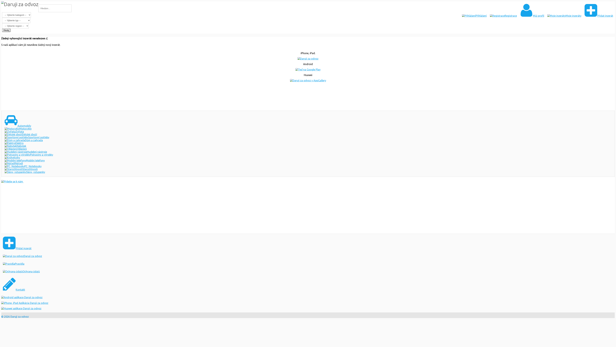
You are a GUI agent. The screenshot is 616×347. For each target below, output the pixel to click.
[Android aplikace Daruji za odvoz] (22, 297)
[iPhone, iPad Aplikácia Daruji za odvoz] (24, 303)
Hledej (6, 30)
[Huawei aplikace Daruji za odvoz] (21, 308)
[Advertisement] (308, 96)
